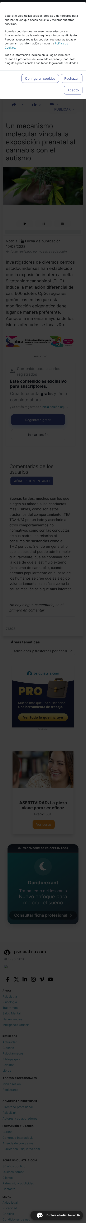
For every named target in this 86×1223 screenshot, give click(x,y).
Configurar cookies (40, 78)
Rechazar (71, 78)
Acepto (73, 90)
